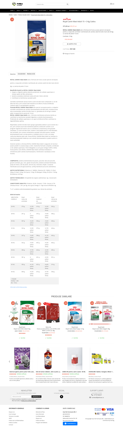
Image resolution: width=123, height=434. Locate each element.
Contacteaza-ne (71, 423)
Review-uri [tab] (31, 74)
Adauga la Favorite (69, 53)
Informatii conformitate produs (18, 287)
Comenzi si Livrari (42, 408)
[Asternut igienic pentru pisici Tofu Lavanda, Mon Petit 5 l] (22, 358)
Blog (92, 10)
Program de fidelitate (41, 422)
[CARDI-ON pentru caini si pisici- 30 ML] (75, 358)
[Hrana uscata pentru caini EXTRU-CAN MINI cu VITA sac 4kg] (48, 313)
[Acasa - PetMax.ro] (18, 4)
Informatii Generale (16, 408)
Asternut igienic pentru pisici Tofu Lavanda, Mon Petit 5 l (27, 372)
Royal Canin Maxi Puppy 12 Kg (75, 329)
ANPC (10, 418)
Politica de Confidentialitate (28, 400)
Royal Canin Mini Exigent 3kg (101, 329)
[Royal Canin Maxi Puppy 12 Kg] (74, 313)
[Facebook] (61, 396)
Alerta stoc (73, 44)
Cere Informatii (40, 414)
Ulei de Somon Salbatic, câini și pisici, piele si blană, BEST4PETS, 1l (56, 372)
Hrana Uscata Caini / (24, 15)
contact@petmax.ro (97, 397)
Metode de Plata (40, 412)
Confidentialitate (40, 416)
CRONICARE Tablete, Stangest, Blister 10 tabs (102, 372)
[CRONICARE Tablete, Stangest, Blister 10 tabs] (101, 358)
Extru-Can (48, 327)
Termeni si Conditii (14, 416)
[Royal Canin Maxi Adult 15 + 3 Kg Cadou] (34, 42)
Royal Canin (22, 327)
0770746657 (97, 395)
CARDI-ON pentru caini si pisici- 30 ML (74, 372)
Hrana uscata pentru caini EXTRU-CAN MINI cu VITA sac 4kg (48, 329)
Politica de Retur (40, 420)
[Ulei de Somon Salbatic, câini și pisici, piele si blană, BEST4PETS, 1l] (48, 358)
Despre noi (12, 412)
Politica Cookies (13, 422)
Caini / (16, 15)
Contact (11, 425)
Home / (11, 15)
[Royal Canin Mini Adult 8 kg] (22, 313)
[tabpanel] (34, 42)
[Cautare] (67, 4)
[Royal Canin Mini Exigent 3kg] (101, 313)
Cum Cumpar (12, 414)
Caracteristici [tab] (21, 74)
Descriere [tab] (12, 74)
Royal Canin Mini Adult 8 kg (22, 329)
